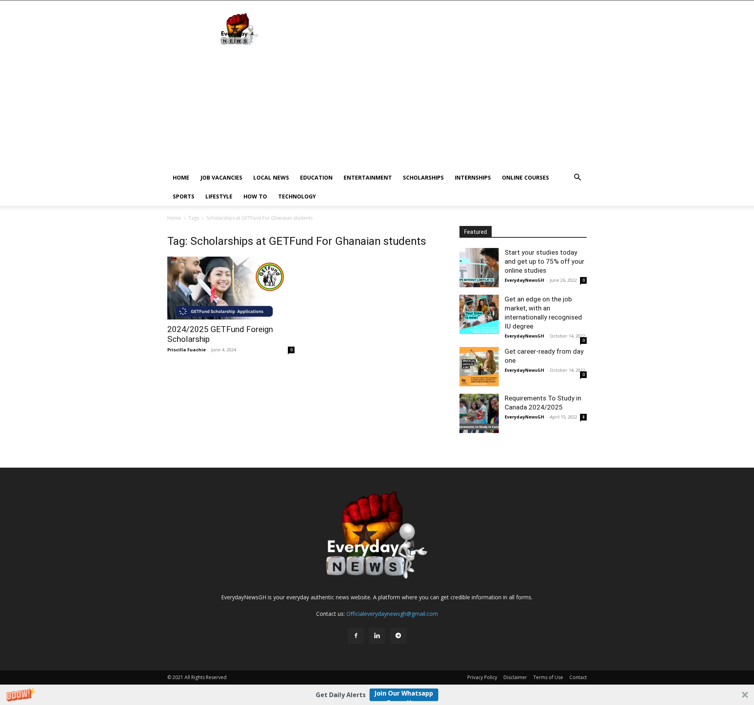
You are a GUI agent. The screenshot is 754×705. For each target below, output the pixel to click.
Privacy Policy (482, 677)
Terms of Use (548, 677)
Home (181, 177)
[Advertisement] (377, 109)
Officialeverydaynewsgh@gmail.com (392, 613)
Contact (578, 677)
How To (255, 196)
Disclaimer (515, 677)
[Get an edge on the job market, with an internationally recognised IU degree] (479, 314)
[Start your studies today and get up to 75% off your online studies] (479, 267)
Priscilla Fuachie (186, 349)
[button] (377, 695)
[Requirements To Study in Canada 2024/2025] (479, 413)
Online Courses (525, 177)
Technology (297, 196)
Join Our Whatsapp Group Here (404, 695)
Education (316, 177)
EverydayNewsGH (524, 280)
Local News (271, 177)
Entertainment (368, 177)
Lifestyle (218, 196)
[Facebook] (356, 636)
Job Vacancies (221, 177)
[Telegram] (398, 636)
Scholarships (423, 177)
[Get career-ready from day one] (479, 366)
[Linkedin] (377, 636)
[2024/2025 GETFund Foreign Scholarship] (231, 288)
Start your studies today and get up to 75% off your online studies (544, 261)
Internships (473, 177)
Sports (183, 196)
